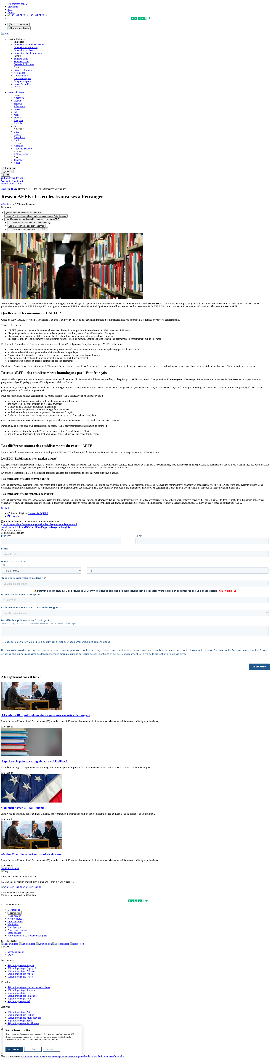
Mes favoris (23, 28)
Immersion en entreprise (25, 47)
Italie (16, 112)
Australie (18, 145)
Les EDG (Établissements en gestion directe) (29, 222)
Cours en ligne (21, 75)
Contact (11, 12)
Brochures (13, 6)
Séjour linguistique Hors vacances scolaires (29, 987)
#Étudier (5, 204)
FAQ (10, 9)
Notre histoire (14, 916)
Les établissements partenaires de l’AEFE (28, 229)
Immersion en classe (24, 50)
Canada (17, 134)
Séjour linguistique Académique (23, 1023)
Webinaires (13, 924)
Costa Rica (19, 137)
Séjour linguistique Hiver (20, 993)
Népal (17, 162)
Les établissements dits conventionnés (26, 226)
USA (16, 131)
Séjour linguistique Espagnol (22, 968)
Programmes (14, 913)
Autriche (18, 123)
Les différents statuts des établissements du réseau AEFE (32, 219)
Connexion (23, 24)
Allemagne (19, 106)
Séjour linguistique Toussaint (22, 990)
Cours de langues (22, 78)
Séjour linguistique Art (19, 1012)
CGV (10, 954)
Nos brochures (15, 918)
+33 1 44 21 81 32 (37, 15)
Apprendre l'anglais (17, 930)
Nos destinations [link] (16, 92)
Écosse (17, 109)
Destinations (14, 909)
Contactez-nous (15, 921)
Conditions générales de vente (81, 1056)
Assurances (26, 1056)
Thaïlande (19, 160)
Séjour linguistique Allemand (22, 971)
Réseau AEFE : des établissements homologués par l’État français (36, 216)
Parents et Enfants (23, 70)
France (17, 117)
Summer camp (21, 58)
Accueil (5, 189)
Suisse (17, 126)
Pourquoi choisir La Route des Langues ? (28, 935)
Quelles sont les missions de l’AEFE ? (23, 213)
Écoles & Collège (22, 84)
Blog (13, 189)
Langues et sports (22, 81)
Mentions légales (16, 952)
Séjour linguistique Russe (20, 976)
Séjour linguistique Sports (20, 1020)
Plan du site (39, 1056)
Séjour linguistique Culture (21, 1015)
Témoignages (14, 927)
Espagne (18, 103)
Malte (16, 114)
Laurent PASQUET (38, 513)
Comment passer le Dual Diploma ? (24, 807)
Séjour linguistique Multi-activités (24, 1017)
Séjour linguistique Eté (19, 1001)
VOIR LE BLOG (10, 868)
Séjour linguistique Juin (19, 998)
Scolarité (5, 508)
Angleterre (19, 98)
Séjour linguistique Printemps (22, 995)
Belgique (18, 120)
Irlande (17, 100)
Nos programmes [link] (16, 39)
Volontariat (19, 72)
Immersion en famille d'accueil (29, 44)
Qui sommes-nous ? (17, 4)
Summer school (21, 61)
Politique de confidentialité (111, 1056)
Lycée (17, 87)
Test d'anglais (14, 932)
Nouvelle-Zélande (23, 148)
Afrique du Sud (21, 154)
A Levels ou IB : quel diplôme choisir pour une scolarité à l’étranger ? (45, 715)
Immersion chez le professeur (28, 53)
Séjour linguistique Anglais (21, 965)
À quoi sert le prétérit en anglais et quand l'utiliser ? (34, 761)
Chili (16, 140)
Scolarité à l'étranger (24, 64)
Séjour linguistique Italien (20, 974)
